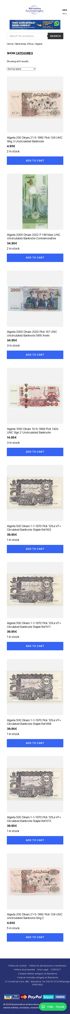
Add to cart (35, 160)
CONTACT (56, 969)
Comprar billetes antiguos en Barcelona (37, 973)
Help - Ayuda (55, 1006)
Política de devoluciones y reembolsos (47, 965)
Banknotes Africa (24, 43)
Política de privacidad (24, 969)
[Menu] (64, 10)
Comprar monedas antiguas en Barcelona (37, 977)
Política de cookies (17, 965)
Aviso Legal (42, 969)
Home (10, 43)
